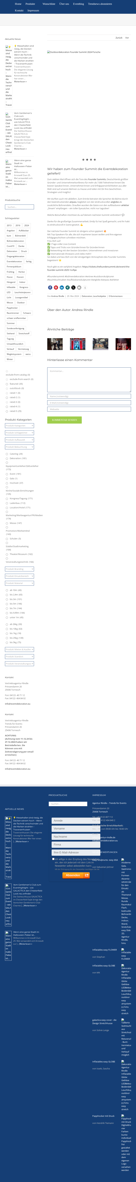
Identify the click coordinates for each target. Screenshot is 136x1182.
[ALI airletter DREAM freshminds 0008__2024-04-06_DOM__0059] (89, 78)
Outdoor (21, 302)
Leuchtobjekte (99, 296)
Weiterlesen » (20, 81)
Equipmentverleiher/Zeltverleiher (22, 468)
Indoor (22, 282)
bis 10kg (16, 628)
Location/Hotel (20, 507)
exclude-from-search (21, 379)
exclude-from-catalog (18, 374)
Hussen (20, 277)
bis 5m (16, 603)
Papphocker (12, 307)
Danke (21, 246)
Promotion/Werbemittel (18, 532)
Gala (13, 478)
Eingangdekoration (15, 256)
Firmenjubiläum (14, 266)
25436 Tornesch (100, 811)
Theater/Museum (21, 554)
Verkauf (10, 349)
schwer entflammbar (16, 318)
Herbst (21, 271)
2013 (9, 225)
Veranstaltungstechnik (20, 561)
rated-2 (15, 397)
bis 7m (16, 608)
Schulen (15, 538)
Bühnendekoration (15, 241)
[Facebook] (6, 795)
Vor (127, 37)
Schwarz (27, 313)
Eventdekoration (14, 261)
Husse (10, 277)
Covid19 (10, 246)
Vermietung (23, 349)
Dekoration (87, 296)
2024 (26, 225)
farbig (29, 261)
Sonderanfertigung (15, 328)
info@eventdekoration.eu (17, 703)
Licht (9, 297)
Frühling (10, 271)
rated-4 (15, 406)
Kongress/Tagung (21, 498)
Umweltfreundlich (15, 343)
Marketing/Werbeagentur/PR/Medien (24, 517)
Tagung (10, 338)
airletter (125, 205)
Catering (16, 453)
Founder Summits (97, 179)
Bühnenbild (20, 235)
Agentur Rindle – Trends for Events (109, 803)
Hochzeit (16, 482)
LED (8, 292)
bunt (9, 235)
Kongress (24, 287)
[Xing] (26, 795)
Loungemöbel (21, 297)
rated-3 (15, 401)
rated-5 (15, 411)
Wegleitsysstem (14, 354)
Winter (10, 359)
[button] (48, 10)
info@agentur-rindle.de (103, 837)
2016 (18, 225)
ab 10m (16, 590)
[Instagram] (16, 795)
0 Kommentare (116, 296)
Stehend (10, 333)
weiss (28, 354)
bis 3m (16, 599)
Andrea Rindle (57, 296)
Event (15, 473)
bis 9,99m (17, 612)
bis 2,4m (16, 594)
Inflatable (11, 287)
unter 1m (16, 617)
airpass (72, 201)
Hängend (11, 282)
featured (16, 383)
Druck (24, 251)
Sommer (11, 323)
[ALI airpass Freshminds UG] (89, 106)
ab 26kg (16, 624)
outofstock (17, 388)
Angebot (11, 230)
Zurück (119, 37)
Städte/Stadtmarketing (17, 548)
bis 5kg (15, 642)
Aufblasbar (24, 230)
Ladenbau (17, 503)
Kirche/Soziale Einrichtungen (20, 492)
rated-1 (15, 392)
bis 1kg (15, 633)
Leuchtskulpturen (23, 292)
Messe (10, 302)
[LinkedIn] (21, 795)
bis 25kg (16, 637)
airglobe (115, 201)
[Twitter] (11, 795)
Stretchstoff (24, 333)
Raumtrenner (13, 313)
